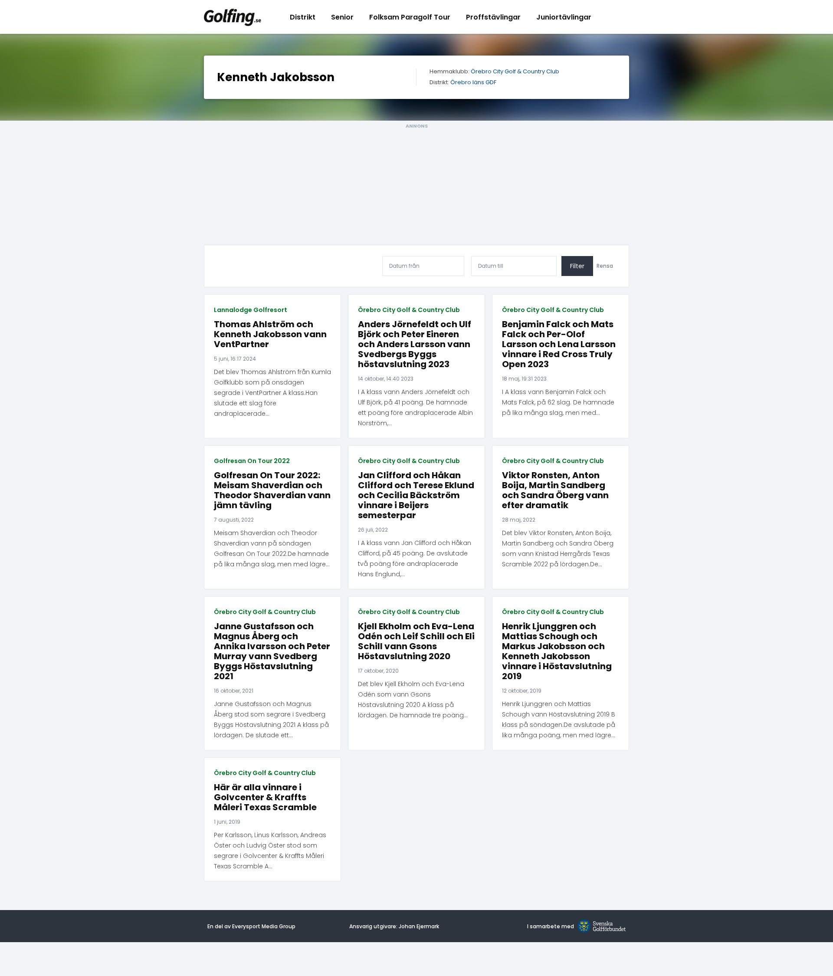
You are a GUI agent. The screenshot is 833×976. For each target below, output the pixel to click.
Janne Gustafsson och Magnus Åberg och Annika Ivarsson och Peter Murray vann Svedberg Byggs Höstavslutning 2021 (272, 651)
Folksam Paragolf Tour (409, 17)
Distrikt (302, 17)
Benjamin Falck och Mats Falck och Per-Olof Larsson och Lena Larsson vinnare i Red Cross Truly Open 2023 (559, 344)
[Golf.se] (600, 927)
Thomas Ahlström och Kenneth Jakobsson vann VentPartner (270, 334)
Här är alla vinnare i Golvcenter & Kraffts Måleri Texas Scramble (265, 797)
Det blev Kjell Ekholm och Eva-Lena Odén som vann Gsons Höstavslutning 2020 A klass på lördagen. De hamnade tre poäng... (413, 700)
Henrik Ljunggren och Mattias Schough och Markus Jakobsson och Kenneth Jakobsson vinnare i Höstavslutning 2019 (557, 651)
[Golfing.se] (232, 17)
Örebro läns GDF (473, 82)
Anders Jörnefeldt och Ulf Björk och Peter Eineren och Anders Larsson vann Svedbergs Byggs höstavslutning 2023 (414, 344)
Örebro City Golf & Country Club (515, 72)
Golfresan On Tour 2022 (252, 461)
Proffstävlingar (493, 17)
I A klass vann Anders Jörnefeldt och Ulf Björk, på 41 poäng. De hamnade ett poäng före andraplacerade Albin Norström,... (415, 407)
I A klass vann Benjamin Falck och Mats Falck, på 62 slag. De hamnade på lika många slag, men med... (558, 402)
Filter (577, 266)
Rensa (605, 266)
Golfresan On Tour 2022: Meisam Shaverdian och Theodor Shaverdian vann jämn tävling (272, 490)
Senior (342, 17)
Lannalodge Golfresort (250, 310)
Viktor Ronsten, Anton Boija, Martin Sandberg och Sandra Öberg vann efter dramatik (555, 490)
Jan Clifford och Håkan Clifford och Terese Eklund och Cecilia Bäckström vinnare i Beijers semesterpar (416, 495)
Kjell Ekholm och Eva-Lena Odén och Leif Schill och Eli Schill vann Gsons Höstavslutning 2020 (416, 641)
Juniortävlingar (563, 17)
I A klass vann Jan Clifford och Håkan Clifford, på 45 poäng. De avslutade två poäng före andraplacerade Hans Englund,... (414, 558)
